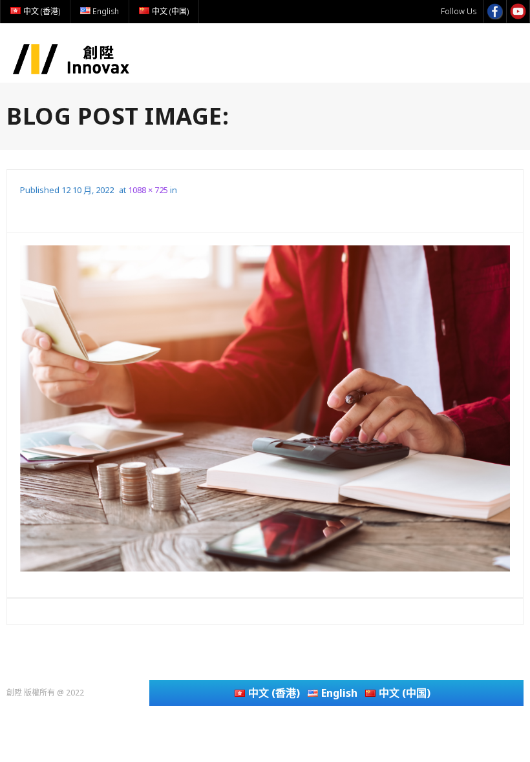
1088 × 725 (148, 190)
